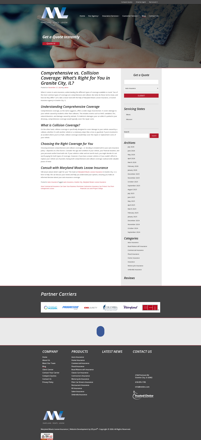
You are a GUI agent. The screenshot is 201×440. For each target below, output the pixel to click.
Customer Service (130, 16)
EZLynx (94, 429)
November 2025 (134, 178)
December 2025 (134, 174)
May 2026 (131, 154)
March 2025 (132, 209)
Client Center (47, 369)
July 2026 (131, 147)
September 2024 (134, 232)
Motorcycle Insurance (135, 266)
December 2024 (134, 220)
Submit (141, 95)
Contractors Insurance (81, 376)
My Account (153, 2)
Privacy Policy (47, 382)
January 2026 (132, 170)
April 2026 (131, 158)
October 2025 (133, 182)
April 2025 (131, 205)
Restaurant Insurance (80, 385)
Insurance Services (110, 16)
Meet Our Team (48, 363)
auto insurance (68, 182)
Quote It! (51, 43)
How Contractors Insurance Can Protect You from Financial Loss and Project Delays (97, 187)
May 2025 (131, 201)
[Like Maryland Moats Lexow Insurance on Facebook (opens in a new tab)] (100, 331)
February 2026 (133, 166)
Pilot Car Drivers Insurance (82, 382)
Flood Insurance (133, 254)
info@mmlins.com (142, 387)
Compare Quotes (126, 2)
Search (126, 132)
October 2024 (133, 228)
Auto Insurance (53, 182)
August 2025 (132, 189)
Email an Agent (141, 2)
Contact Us (154, 16)
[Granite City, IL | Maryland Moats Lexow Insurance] (54, 15)
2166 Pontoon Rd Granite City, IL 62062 (143, 376)
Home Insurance (134, 258)
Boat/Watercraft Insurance (137, 246)
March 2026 (132, 162)
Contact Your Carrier (50, 373)
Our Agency (93, 16)
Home (82, 16)
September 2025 (134, 186)
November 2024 (134, 224)
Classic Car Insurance (80, 373)
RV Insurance (77, 388)
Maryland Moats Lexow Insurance (90, 172)
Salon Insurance (78, 391)
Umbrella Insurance (135, 269)
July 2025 (131, 193)
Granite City (78, 182)
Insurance (131, 262)
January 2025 (132, 217)
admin (66, 87)
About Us (46, 360)
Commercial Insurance (136, 250)
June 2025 (131, 197)
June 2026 (131, 151)
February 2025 (133, 213)
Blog (144, 16)
